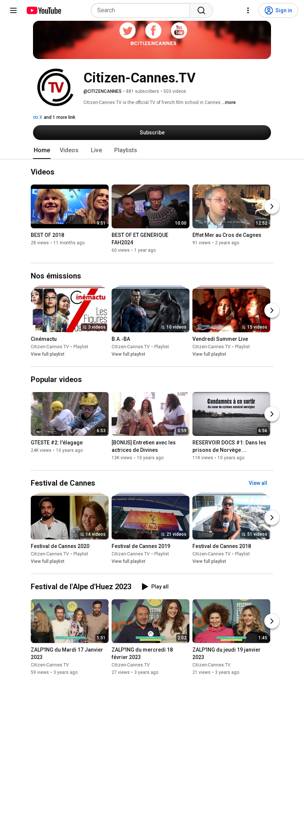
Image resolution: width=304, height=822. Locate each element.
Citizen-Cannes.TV (50, 346)
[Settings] (248, 10)
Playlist (80, 346)
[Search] (201, 10)
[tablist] (152, 150)
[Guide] (13, 10)
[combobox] (142, 10)
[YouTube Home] (43, 10)
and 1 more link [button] (59, 117)
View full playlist (48, 354)
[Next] (271, 206)
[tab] (42, 150)
